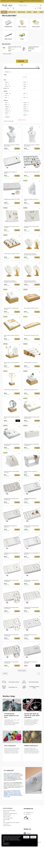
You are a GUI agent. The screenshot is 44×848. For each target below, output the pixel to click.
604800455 (28, 814)
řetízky (7, 104)
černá (7, 84)
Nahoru (5, 673)
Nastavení (6, 843)
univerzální (8, 110)
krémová (7, 86)
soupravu (25, 108)
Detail (18, 420)
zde (3, 841)
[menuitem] (4, 12)
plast (6, 97)
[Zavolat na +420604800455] (10, 8)
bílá (7, 88)
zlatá (25, 88)
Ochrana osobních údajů (8, 818)
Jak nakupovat (6, 824)
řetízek (25, 112)
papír (7, 95)
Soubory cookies (6, 816)
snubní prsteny (26, 110)
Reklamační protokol (7, 815)
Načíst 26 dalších (22, 670)
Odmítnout (26, 837)
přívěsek (7, 114)
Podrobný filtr (21, 61)
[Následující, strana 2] (39, 673)
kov (24, 95)
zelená (25, 86)
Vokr (40, 842)
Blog (4, 821)
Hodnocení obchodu (7, 825)
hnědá (25, 82)
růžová (25, 84)
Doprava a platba (6, 819)
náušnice (26, 102)
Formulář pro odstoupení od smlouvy (10, 813)
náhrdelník (7, 106)
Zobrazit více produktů (7, 53)
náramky (25, 104)
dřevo (25, 97)
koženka (7, 93)
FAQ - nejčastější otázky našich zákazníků (11, 822)
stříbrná (7, 82)
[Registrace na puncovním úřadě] (26, 817)
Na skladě (8, 71)
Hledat (40, 5)
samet (25, 93)
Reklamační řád (6, 812)
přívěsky (7, 108)
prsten (7, 102)
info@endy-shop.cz (29, 812)
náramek (25, 114)
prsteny (25, 106)
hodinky (7, 112)
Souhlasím (33, 837)
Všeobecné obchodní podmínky (9, 810)
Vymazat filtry (21, 119)
